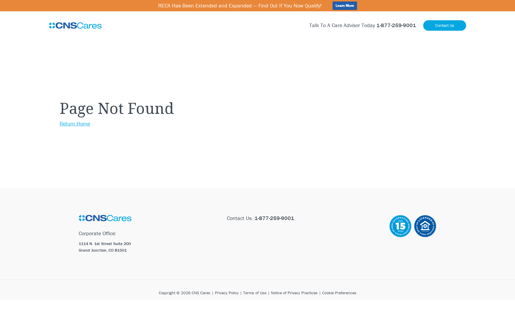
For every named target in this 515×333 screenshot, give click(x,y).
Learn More (345, 5)
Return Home (75, 123)
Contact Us (444, 25)
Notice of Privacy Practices (294, 292)
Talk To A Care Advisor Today (362, 25)
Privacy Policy (227, 292)
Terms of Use (254, 292)
